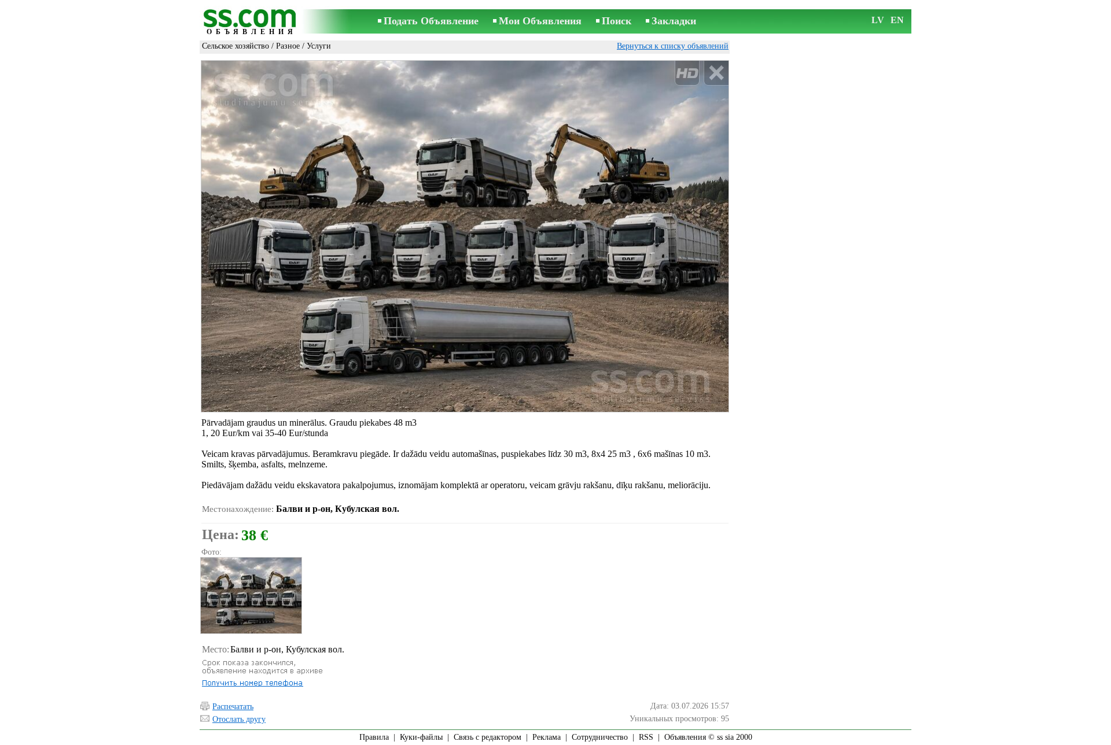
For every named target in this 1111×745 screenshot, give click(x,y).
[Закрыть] (716, 73)
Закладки (674, 21)
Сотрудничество (600, 737)
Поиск (616, 21)
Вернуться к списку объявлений (673, 46)
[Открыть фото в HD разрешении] (465, 236)
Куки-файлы (421, 737)
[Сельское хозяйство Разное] (250, 595)
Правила (374, 737)
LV (877, 20)
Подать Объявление (431, 21)
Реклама (546, 737)
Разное (288, 46)
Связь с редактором (487, 737)
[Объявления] (252, 22)
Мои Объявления (540, 21)
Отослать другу (239, 719)
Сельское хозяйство (235, 46)
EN (897, 20)
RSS (646, 737)
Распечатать (232, 706)
